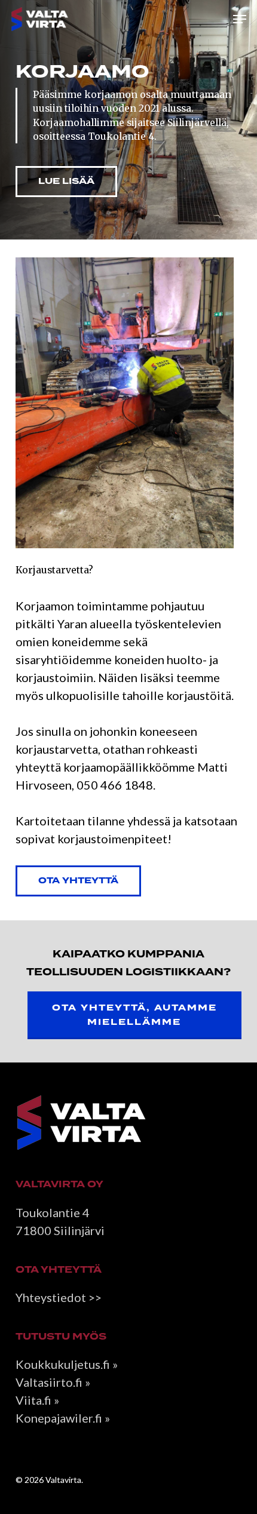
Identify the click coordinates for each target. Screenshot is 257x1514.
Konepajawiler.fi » (63, 1418)
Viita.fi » (37, 1400)
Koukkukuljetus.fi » (67, 1364)
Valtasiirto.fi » (53, 1382)
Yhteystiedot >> (59, 1297)
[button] (239, 19)
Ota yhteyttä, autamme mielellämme (134, 1015)
